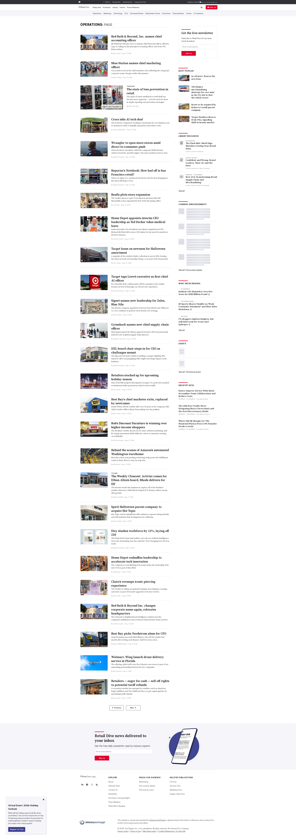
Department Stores (152, 13)
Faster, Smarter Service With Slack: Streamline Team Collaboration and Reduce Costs (197, 393)
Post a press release (194, 270)
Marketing (107, 13)
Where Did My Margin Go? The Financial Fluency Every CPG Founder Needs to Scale (198, 424)
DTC (126, 13)
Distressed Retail (136, 13)
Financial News (178, 13)
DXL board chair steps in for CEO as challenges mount (135, 350)
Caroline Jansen (118, 239)
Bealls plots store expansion (130, 194)
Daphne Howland (119, 157)
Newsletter (112, 794)
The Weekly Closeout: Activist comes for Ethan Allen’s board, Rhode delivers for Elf (139, 480)
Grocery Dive (116, 2)
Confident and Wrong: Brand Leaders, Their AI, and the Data (201, 163)
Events (122, 7)
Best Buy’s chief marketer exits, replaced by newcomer (139, 401)
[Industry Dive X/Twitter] (91, 784)
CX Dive (107, 2)
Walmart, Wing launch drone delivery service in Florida (137, 659)
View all (182, 190)
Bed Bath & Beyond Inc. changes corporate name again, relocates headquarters (133, 609)
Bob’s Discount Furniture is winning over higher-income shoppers (139, 425)
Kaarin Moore (117, 77)
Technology (117, 13)
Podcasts (107, 7)
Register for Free (16, 829)
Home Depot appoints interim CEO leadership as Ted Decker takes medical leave (138, 222)
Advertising (143, 782)
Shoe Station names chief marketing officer (136, 65)
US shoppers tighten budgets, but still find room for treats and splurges (196, 322)
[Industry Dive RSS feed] (96, 784)
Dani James (117, 53)
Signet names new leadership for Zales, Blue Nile (138, 302)
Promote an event (193, 372)
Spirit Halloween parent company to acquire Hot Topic (136, 509)
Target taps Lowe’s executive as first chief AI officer (139, 278)
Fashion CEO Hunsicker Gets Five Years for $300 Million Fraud (196, 293)
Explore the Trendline (112, 107)
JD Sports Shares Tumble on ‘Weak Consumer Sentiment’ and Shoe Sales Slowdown (198, 307)
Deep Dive (97, 7)
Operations (97, 13)
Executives (166, 13)
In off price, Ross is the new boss (203, 77)
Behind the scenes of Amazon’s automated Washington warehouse (140, 452)
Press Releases (133, 7)
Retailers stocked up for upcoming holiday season (135, 377)
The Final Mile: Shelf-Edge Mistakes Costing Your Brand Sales (201, 146)
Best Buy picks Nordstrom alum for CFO (138, 633)
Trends (188, 13)
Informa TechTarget (157, 820)
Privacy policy (123, 831)
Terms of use (135, 831)
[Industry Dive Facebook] (87, 784)
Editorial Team (114, 786)
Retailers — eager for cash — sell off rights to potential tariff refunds (140, 683)
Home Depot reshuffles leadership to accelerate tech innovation (136, 559)
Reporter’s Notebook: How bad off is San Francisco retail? (138, 172)
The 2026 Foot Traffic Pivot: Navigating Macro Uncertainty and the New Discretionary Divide (196, 409)
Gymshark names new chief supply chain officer (140, 326)
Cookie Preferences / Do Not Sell (171, 831)
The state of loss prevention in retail (147, 91)
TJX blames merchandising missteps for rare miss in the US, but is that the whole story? (202, 92)
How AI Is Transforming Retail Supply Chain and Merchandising (201, 180)
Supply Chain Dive (140, 2)
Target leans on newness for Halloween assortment (138, 251)
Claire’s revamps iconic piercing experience (133, 584)
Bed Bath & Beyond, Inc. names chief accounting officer (136, 38)
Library (115, 7)
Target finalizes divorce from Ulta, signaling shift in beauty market (203, 120)
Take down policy (149, 831)
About (110, 782)
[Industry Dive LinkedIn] (82, 784)
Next (132, 708)
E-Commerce (198, 13)
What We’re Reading (116, 806)
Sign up (213, 7)
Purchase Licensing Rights (119, 798)
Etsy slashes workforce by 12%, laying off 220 (140, 533)
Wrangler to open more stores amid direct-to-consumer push (135, 145)
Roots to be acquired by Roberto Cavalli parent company (203, 107)
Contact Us (113, 790)
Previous (117, 708)
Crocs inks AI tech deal (127, 119)
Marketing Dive (127, 2)
